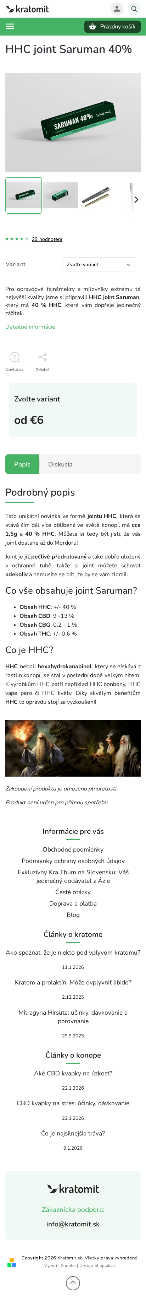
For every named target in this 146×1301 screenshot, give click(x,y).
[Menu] (10, 26)
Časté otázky (73, 892)
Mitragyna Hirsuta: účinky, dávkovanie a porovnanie (73, 1016)
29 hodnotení (47, 239)
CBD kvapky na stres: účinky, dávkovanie (73, 1103)
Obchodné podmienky (73, 849)
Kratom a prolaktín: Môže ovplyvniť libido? (73, 982)
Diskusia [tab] (60, 464)
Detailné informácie (30, 327)
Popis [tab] (22, 464)
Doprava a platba (73, 903)
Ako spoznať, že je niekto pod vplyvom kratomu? (73, 952)
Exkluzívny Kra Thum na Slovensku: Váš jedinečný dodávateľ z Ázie (73, 876)
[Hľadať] (134, 8)
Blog (73, 915)
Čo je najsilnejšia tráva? (73, 1133)
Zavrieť (118, 382)
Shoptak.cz (105, 1265)
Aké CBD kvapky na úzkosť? (73, 1073)
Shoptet (68, 1265)
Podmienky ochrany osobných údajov (73, 861)
